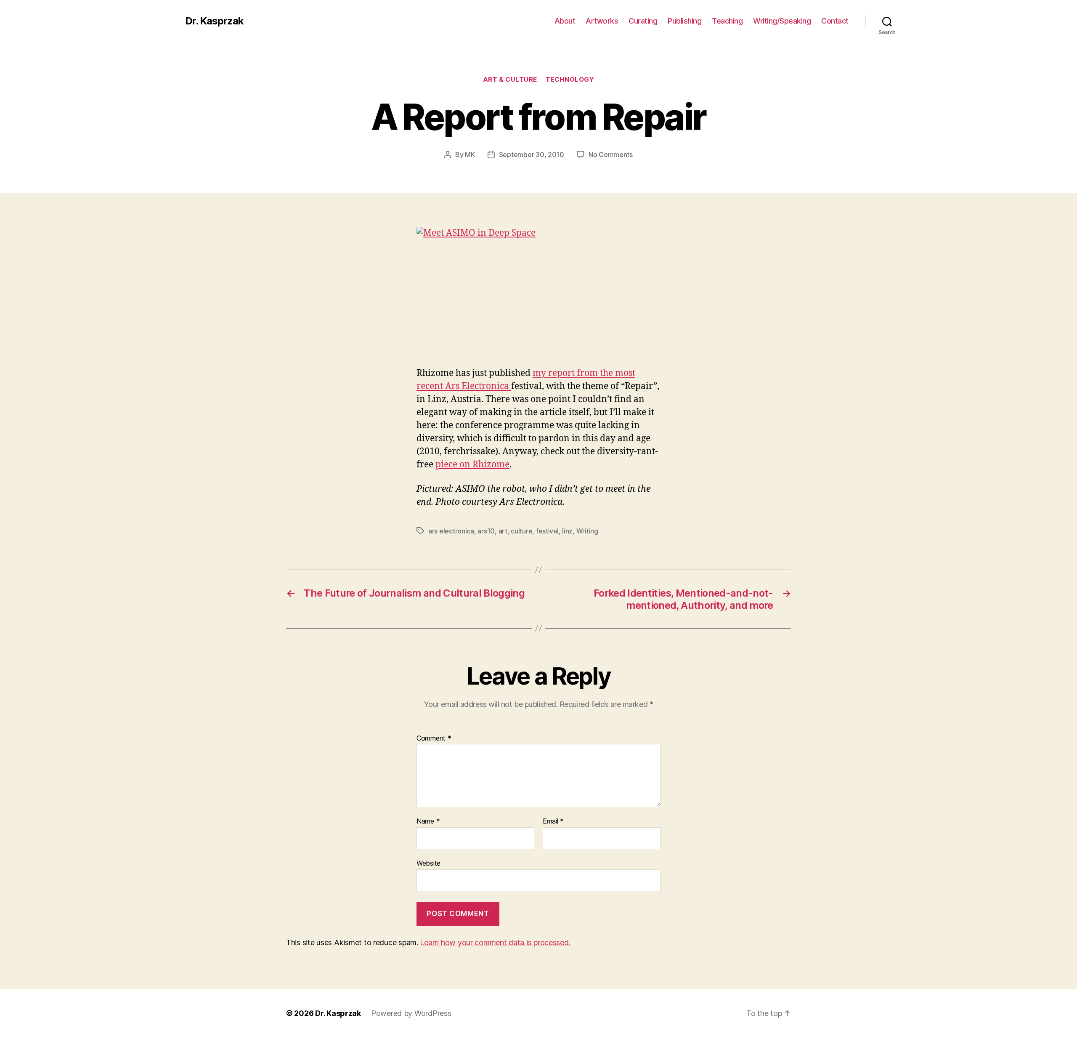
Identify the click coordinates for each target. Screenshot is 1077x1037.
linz (567, 531)
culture (521, 531)
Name (428, 821)
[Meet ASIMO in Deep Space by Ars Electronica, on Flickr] (538, 297)
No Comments (611, 154)
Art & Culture (510, 79)
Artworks (602, 20)
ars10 (486, 531)
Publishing (684, 20)
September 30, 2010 (531, 154)
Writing (587, 531)
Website (428, 863)
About (565, 20)
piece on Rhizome (472, 464)
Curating (643, 20)
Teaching (727, 20)
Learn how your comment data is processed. (495, 942)
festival (547, 531)
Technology (570, 79)
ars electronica (451, 531)
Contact (835, 20)
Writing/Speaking (782, 20)
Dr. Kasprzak (214, 21)
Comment (433, 738)
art (503, 531)
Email (553, 821)
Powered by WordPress (411, 1013)
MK (470, 154)
